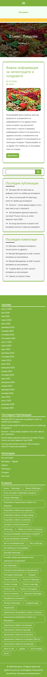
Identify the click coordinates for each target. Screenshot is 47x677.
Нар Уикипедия (10, 565)
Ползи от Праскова (31, 579)
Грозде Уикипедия (11, 497)
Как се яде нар (36, 543)
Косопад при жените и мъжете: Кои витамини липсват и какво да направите (20, 445)
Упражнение (9, 607)
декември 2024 (7, 353)
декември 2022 (7, 389)
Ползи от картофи (30, 584)
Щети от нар (9, 648)
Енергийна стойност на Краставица (19, 515)
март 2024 (5, 364)
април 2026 (6, 320)
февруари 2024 (8, 367)
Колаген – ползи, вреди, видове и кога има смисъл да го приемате (22, 432)
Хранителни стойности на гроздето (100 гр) (22, 639)
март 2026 (5, 323)
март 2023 (5, 378)
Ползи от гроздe (10, 584)
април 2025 (6, 345)
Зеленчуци (5, 468)
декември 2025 (7, 327)
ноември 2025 (7, 331)
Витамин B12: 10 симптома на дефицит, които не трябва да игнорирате (21, 420)
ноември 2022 (7, 393)
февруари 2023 (8, 382)
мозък (6, 653)
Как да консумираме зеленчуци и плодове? (22, 534)
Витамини (23, 12)
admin (11, 84)
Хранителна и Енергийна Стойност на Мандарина (20, 619)
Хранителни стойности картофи (17, 630)
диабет (22, 648)
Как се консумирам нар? (14, 543)
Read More (13, 155)
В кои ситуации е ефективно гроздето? (20, 493)
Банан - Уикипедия (12, 488)
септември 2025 (8, 338)
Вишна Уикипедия (33, 488)
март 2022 (5, 397)
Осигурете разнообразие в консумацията (21, 570)
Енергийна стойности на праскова (18, 510)
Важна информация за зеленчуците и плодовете (22, 71)
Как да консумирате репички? (16, 538)
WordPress (11, 673)
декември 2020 (7, 404)
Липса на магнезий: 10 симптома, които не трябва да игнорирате (23, 426)
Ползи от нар (9, 589)
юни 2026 (5, 312)
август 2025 (6, 342)
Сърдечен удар (32, 603)
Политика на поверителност (29, 673)
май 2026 (5, 316)
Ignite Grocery (10, 670)
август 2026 (6, 309)
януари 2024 (6, 371)
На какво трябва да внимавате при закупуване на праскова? (18, 559)
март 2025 (5, 349)
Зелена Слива (24, 276)
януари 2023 (6, 386)
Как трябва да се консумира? (16, 548)
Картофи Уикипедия (12, 552)
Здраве (4, 465)
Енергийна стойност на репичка (17, 520)
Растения (5, 476)
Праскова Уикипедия (33, 593)
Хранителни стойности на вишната (18, 634)
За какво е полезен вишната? (16, 524)
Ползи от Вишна (11, 579)
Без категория (7, 457)
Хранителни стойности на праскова (19, 644)
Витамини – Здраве (9, 461)
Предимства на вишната (14, 598)
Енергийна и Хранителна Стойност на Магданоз (20, 504)
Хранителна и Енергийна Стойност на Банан (23, 612)
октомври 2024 (7, 356)
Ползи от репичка (11, 593)
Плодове (5, 472)
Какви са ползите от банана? (30, 529)
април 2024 (6, 360)
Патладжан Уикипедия (13, 575)
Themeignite (25, 670)
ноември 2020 (7, 408)
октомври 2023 (7, 375)
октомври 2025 (7, 334)
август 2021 (6, 400)
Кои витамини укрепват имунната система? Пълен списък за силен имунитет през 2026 (22, 216)
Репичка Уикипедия (12, 603)
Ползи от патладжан (28, 589)
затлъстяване (36, 648)
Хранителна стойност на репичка (18, 625)
